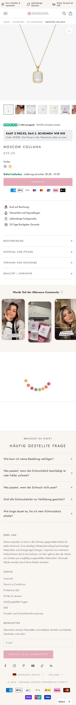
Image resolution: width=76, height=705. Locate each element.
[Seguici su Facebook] (5, 665)
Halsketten (18, 22)
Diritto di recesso (13, 596)
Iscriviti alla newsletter (28, 654)
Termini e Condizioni (15, 584)
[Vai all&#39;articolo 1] (8, 110)
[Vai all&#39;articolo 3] (31, 110)
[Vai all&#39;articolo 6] (65, 110)
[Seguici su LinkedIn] (51, 665)
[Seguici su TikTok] (42, 665)
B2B (6, 607)
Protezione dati (11, 590)
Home (7, 22)
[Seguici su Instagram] (14, 665)
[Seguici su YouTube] (33, 665)
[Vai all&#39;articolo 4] (42, 110)
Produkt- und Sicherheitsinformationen (23, 613)
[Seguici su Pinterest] (23, 665)
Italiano (54, 674)
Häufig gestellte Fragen (16, 602)
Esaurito (38, 182)
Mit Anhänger (34, 22)
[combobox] (64, 701)
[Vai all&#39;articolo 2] (20, 110)
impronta (8, 578)
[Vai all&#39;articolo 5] (54, 110)
